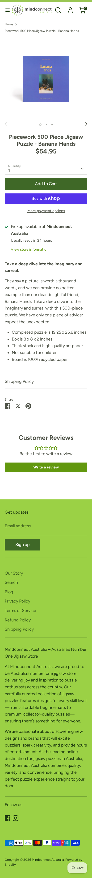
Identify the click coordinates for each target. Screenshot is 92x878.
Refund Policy (18, 620)
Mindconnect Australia (48, 859)
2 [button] (46, 124)
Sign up (22, 544)
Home (9, 24)
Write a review (46, 467)
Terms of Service (20, 610)
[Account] (70, 8)
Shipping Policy (19, 381)
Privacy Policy (17, 601)
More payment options (46, 211)
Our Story (14, 573)
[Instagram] (15, 818)
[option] (46, 78)
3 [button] (52, 124)
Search (11, 582)
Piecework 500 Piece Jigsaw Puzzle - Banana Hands (42, 31)
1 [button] (40, 124)
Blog (9, 591)
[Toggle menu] (6, 10)
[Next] (85, 124)
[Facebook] (7, 818)
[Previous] (6, 124)
